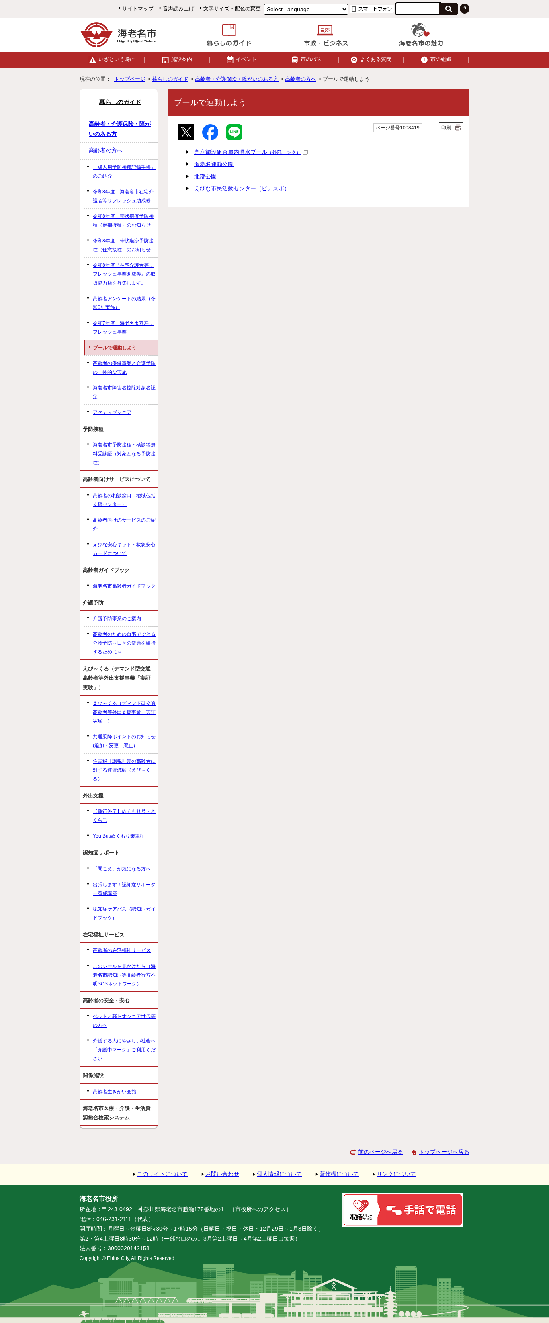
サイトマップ (138, 9)
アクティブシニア (112, 412)
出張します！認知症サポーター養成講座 (124, 889)
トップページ (129, 79)
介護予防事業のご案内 (117, 618)
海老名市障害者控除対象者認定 (124, 392)
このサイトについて (162, 1174)
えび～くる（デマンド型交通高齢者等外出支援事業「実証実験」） (124, 712)
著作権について (339, 1174)
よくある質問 (375, 59)
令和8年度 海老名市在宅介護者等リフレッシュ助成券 (123, 196)
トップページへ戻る (444, 1152)
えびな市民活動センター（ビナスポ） (242, 189)
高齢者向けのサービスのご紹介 (124, 524)
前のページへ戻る (380, 1152)
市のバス (311, 59)
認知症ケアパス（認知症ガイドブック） (124, 913)
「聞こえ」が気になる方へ (122, 869)
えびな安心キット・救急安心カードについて (124, 549)
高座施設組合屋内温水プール (247, 152)
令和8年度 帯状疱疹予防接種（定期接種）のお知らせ (123, 220)
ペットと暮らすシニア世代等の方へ (124, 1021)
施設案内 (181, 59)
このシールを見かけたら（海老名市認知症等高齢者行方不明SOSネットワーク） (124, 975)
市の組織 (440, 59)
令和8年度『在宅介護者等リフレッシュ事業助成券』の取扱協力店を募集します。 (124, 274)
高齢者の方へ (300, 79)
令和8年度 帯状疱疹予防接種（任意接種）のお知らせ (123, 245)
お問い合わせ (222, 1174)
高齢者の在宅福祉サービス (122, 950)
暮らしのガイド (170, 79)
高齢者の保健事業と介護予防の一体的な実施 (124, 367)
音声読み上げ (178, 9)
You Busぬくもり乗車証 (119, 836)
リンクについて (396, 1174)
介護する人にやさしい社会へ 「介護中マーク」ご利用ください (125, 1049)
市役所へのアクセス (260, 1209)
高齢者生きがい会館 (114, 1091)
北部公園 (205, 177)
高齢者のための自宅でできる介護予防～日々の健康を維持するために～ (124, 643)
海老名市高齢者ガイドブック (124, 586)
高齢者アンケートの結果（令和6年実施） (124, 303)
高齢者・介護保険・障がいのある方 (237, 79)
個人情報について (279, 1174)
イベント (246, 59)
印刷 (446, 128)
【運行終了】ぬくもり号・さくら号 (124, 816)
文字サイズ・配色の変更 (232, 9)
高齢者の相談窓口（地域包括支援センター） (124, 500)
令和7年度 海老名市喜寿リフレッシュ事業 (123, 327)
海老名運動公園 (214, 164)
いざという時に (116, 59)
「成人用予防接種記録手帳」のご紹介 (124, 171)
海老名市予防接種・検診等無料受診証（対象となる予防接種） (124, 453)
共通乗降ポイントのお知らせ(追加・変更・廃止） (124, 741)
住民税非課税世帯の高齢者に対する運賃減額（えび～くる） (124, 770)
